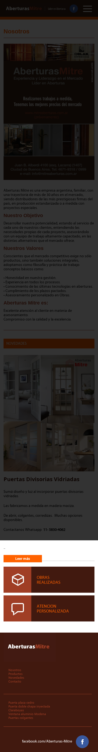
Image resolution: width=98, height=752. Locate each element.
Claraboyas (16, 710)
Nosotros (14, 670)
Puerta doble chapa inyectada (29, 706)
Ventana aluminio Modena (27, 714)
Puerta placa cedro (21, 703)
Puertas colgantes (20, 718)
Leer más (22, 558)
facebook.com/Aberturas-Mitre (47, 741)
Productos (15, 674)
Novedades (16, 678)
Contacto (14, 681)
